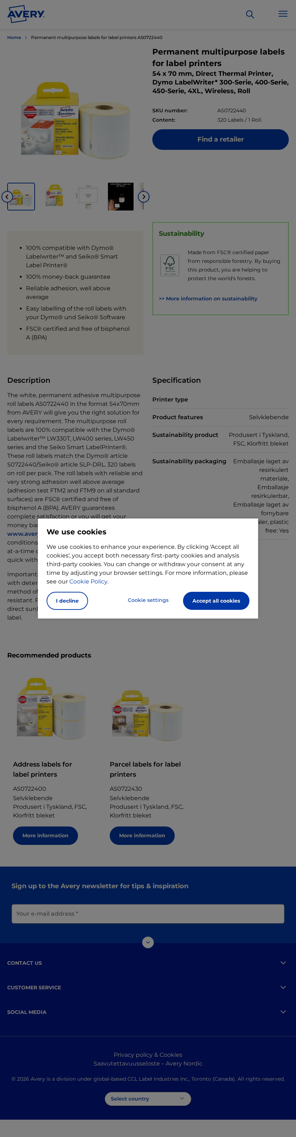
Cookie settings (148, 600)
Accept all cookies (216, 601)
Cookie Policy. (88, 581)
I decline (67, 601)
